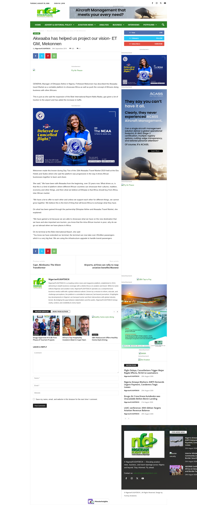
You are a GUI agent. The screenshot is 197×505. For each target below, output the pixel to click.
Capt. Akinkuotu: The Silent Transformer (47, 266)
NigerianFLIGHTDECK (42, 48)
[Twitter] (41, 56)
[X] (160, 3)
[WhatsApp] (54, 56)
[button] (163, 25)
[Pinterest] (48, 56)
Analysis (104, 24)
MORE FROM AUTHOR (60, 311)
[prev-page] (114, 311)
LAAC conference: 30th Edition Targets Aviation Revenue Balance (142, 409)
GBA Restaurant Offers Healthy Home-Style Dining (105, 338)
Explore (41, 31)
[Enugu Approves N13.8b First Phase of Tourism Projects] (46, 326)
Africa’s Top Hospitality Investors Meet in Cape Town (74, 338)
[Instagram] (156, 3)
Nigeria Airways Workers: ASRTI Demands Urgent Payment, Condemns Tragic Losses (144, 384)
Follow (159, 38)
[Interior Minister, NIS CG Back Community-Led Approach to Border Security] (176, 457)
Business (117, 24)
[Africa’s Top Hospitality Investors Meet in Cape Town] (75, 326)
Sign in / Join (59, 3)
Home (38, 24)
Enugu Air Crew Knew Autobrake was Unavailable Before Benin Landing (142, 397)
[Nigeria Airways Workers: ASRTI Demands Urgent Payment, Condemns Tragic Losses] (176, 441)
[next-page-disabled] (128, 418)
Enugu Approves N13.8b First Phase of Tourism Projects (45, 338)
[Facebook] (152, 3)
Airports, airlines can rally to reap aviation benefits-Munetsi (101, 266)
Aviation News (85, 24)
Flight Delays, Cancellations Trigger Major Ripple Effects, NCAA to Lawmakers (144, 371)
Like (160, 33)
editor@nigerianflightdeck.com (145, 473)
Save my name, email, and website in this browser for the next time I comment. (67, 399)
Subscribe (158, 44)
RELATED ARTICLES (42, 311)
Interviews (133, 24)
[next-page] (117, 311)
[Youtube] (165, 3)
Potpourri (148, 24)
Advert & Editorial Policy (58, 24)
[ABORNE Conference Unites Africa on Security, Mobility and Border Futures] (176, 470)
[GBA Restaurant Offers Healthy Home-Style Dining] (105, 326)
